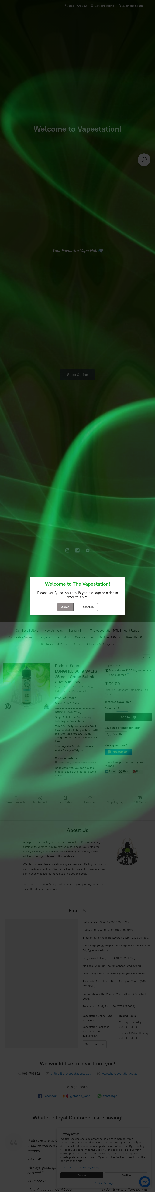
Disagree (88, 607)
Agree (65, 607)
